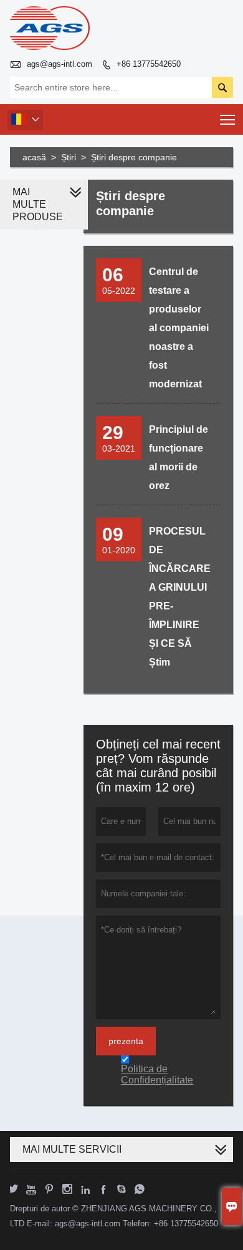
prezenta (125, 1041)
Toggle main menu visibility (228, 119)
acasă (34, 157)
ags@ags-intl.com (59, 64)
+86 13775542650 (149, 64)
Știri (68, 157)
